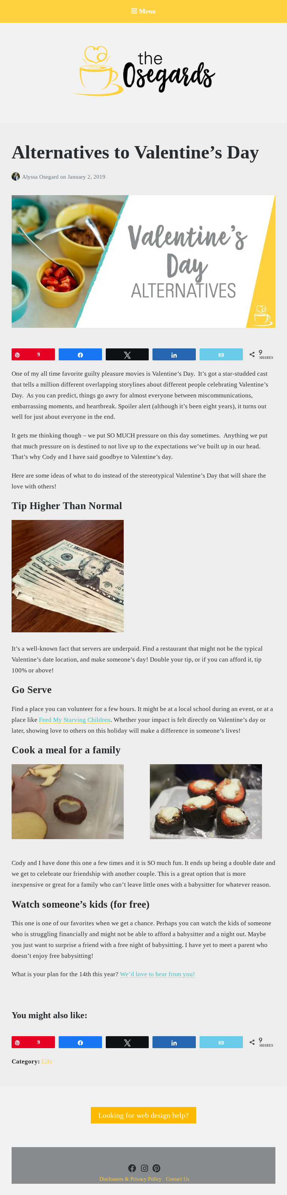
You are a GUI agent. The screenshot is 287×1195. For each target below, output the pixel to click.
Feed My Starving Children (75, 719)
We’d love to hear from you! (157, 974)
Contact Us (177, 1179)
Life (46, 1061)
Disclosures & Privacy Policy (130, 1179)
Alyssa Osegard (41, 177)
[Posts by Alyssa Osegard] (17, 177)
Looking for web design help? (143, 1115)
